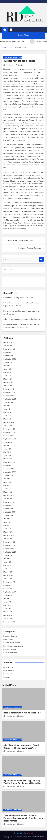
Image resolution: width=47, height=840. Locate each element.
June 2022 (7, 482)
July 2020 (6, 559)
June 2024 (7, 409)
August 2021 (8, 515)
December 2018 (9, 622)
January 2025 (8, 386)
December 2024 (9, 389)
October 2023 (8, 436)
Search (41, 259)
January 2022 (8, 499)
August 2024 (8, 402)
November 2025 (9, 352)
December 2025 (9, 349)
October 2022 (8, 469)
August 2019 (8, 595)
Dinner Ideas (8, 639)
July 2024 (6, 406)
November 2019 (9, 585)
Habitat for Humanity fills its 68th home (18, 298)
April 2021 (7, 529)
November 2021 (9, 505)
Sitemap (6, 677)
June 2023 (7, 449)
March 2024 (7, 419)
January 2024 (8, 426)
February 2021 (8, 535)
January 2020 (8, 579)
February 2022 (8, 495)
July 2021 (6, 519)
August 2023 (8, 442)
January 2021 (8, 539)
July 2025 (6, 366)
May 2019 (7, 605)
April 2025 (7, 376)
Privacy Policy (8, 670)
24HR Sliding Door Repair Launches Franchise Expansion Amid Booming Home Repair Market (23, 818)
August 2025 (8, 362)
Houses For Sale (9, 649)
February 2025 (8, 382)
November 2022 (9, 465)
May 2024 (7, 412)
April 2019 (7, 609)
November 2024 (9, 392)
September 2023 (9, 439)
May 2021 (7, 525)
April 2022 (7, 489)
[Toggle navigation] (11, 29)
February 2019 (8, 615)
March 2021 (7, 532)
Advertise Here (8, 667)
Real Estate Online (10, 653)
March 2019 (7, 612)
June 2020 (7, 562)
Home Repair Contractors (13, 57)
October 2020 (8, 549)
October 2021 (8, 509)
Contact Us (7, 674)
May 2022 (7, 485)
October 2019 (8, 589)
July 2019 (6, 599)
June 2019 (7, 602)
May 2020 (7, 565)
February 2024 (8, 422)
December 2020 (9, 542)
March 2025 (7, 379)
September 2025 (9, 359)
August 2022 (8, 476)
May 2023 (7, 452)
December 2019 (9, 582)
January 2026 (8, 346)
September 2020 (9, 552)
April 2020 (7, 569)
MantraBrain (39, 837)
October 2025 (8, 356)
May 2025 (7, 372)
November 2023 (9, 432)
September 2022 (9, 472)
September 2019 (9, 592)
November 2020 (9, 545)
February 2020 (8, 575)
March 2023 (7, 459)
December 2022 (9, 462)
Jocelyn (20, 65)
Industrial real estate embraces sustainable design (22, 319)
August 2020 (8, 555)
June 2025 (7, 369)
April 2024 (7, 416)
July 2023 (6, 446)
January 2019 (8, 619)
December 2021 (9, 502)
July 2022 (6, 479)
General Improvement (11, 643)
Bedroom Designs (10, 636)
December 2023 (9, 429)
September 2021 (9, 512)
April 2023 (7, 456)
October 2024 (8, 396)
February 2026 (8, 342)
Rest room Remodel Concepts (29, 248)
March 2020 (7, 572)
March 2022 (7, 492)
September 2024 (9, 399)
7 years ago (10, 65)
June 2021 (7, 522)
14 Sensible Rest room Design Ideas (19, 241)
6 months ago (11, 716)
